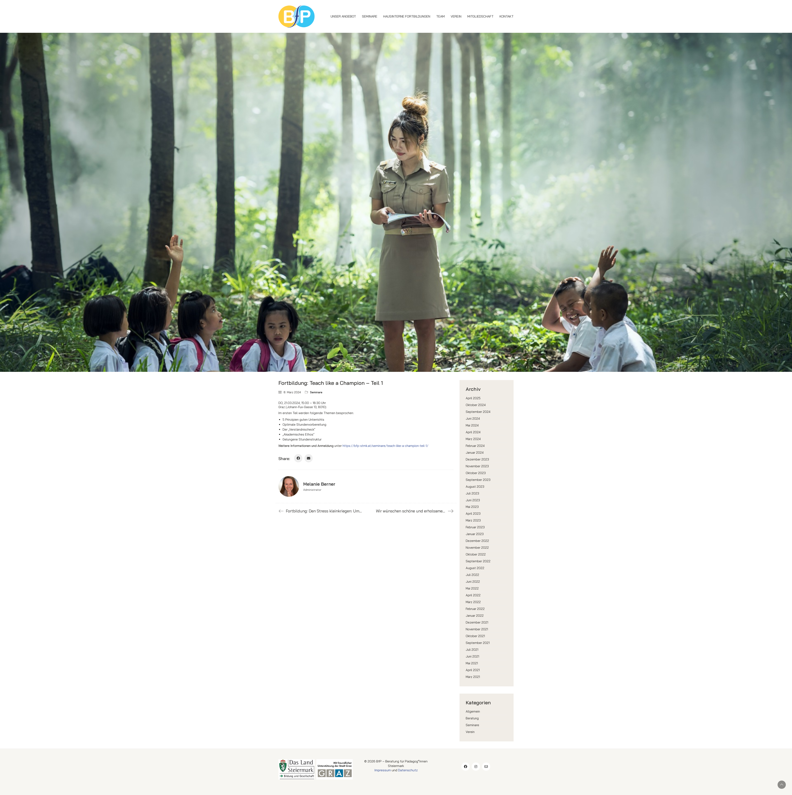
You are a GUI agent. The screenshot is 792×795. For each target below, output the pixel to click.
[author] (288, 486)
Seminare (316, 392)
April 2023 (473, 514)
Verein (470, 732)
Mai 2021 (472, 663)
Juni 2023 (473, 500)
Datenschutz (408, 770)
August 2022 (475, 568)
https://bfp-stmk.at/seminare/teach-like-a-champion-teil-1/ (385, 446)
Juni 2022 (473, 582)
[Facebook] (298, 458)
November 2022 (477, 548)
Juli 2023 (472, 493)
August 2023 (475, 487)
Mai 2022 (472, 588)
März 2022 (473, 602)
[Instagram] (476, 766)
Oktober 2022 (476, 554)
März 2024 (473, 439)
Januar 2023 (475, 534)
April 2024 (473, 432)
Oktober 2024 (476, 405)
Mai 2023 (472, 507)
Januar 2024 (475, 452)
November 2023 (477, 466)
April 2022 (473, 595)
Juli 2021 (472, 650)
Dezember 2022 (477, 541)
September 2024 (478, 412)
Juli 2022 (472, 575)
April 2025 (473, 398)
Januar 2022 (475, 616)
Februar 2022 (475, 609)
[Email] (308, 458)
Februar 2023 (475, 527)
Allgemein (473, 711)
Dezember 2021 (477, 622)
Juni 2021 (472, 656)
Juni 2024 (473, 418)
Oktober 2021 (475, 636)
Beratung (472, 718)
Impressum (382, 770)
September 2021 (478, 643)
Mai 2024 (472, 425)
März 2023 (473, 520)
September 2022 (478, 561)
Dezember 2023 (477, 459)
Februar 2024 (475, 446)
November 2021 (477, 629)
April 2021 (473, 670)
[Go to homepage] (296, 16)
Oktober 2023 (476, 473)
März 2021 (473, 677)
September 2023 (478, 480)
